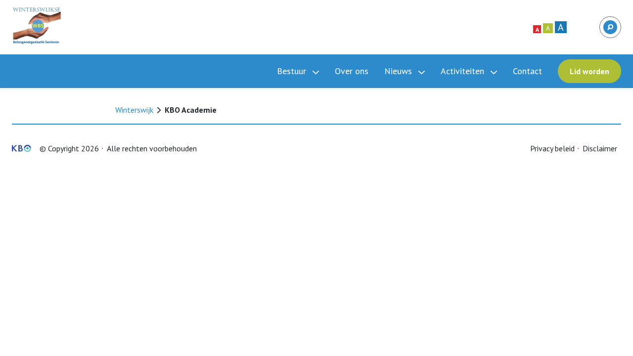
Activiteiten (464, 71)
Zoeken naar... (609, 22)
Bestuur (293, 71)
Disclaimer (600, 148)
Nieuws (399, 71)
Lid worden (589, 71)
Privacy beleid (552, 148)
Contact (527, 71)
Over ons (351, 71)
